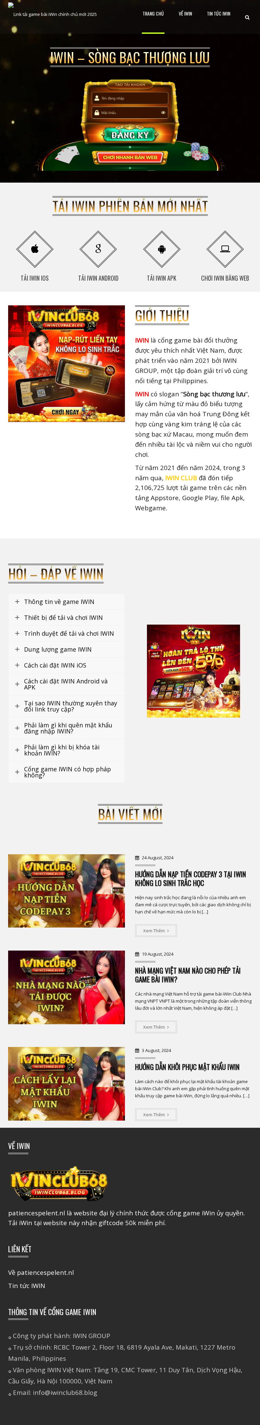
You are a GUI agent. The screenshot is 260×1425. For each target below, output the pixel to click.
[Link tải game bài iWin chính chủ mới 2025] (52, 17)
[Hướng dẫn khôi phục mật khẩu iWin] (66, 1084)
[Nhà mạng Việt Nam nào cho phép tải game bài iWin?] (66, 987)
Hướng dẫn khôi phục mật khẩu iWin (187, 1066)
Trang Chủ (153, 13)
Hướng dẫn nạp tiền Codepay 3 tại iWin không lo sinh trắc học (190, 878)
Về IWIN (185, 13)
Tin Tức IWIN (218, 13)
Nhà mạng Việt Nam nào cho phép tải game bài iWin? (188, 974)
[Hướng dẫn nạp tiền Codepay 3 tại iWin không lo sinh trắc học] (66, 891)
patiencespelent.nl (36, 1213)
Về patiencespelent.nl (41, 1272)
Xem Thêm (154, 931)
